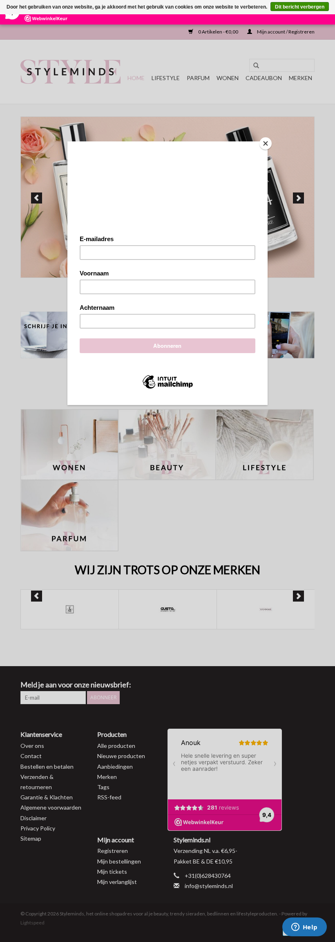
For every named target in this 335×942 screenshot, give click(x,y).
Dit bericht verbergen (299, 7)
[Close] (265, 143)
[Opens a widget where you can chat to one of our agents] (304, 927)
